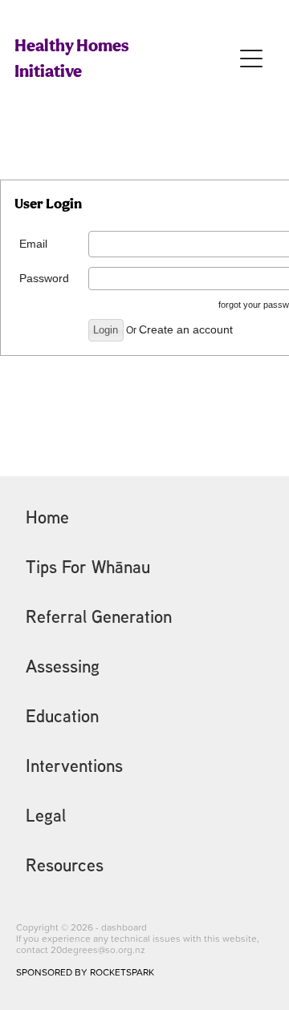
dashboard (124, 927)
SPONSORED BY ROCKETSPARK (85, 972)
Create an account (186, 329)
